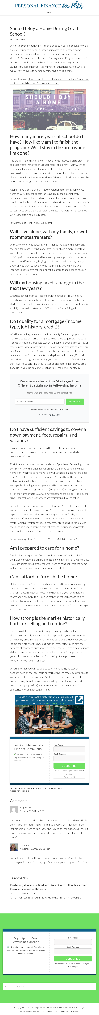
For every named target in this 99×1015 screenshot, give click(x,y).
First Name (58, 745)
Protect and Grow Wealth (32, 788)
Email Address (59, 754)
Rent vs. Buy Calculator (39, 222)
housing (25, 791)
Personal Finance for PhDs (49, 4)
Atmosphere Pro (38, 1007)
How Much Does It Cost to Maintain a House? (52, 539)
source (21, 497)
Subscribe (69, 765)
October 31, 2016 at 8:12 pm (34, 811)
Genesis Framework (58, 1007)
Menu (49, 12)
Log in (82, 1007)
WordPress (73, 1007)
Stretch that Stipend (54, 788)
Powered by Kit (69, 777)
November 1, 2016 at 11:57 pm (35, 848)
